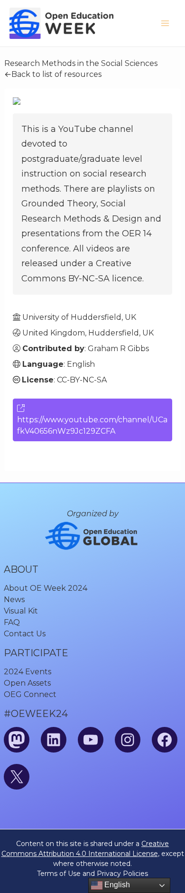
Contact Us (25, 633)
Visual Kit (21, 610)
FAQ (12, 622)
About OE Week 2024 (45, 588)
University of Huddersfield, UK (79, 317)
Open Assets (27, 683)
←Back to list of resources (53, 74)
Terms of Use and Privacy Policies (92, 873)
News (14, 599)
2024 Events (27, 671)
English (116, 885)
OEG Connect (30, 694)
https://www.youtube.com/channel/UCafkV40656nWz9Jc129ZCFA (92, 425)
